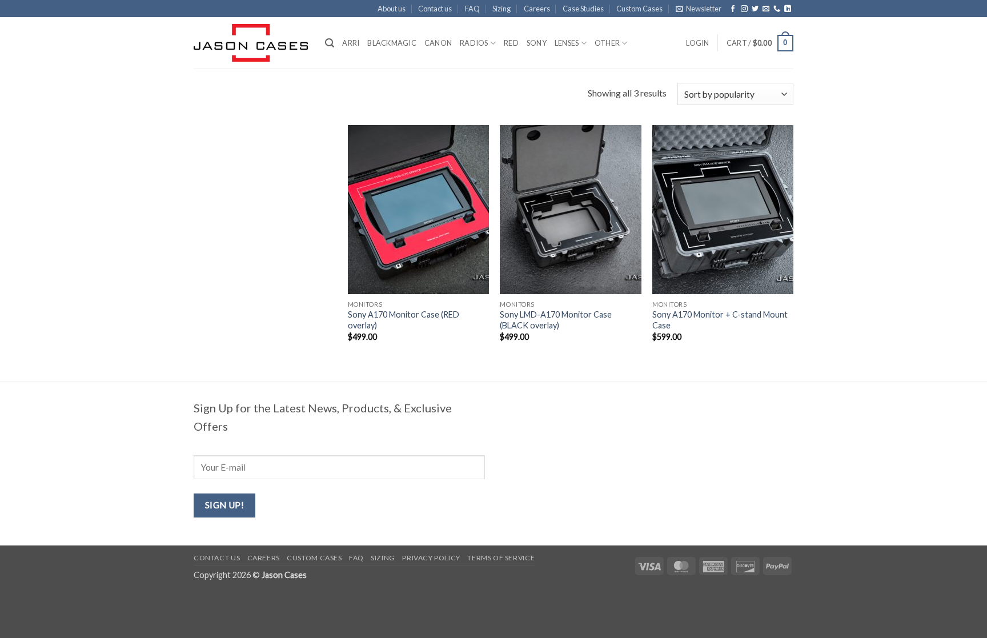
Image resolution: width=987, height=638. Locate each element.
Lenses (567, 42)
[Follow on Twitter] (755, 9)
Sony (537, 42)
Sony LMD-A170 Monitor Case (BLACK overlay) (556, 320)
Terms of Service (501, 557)
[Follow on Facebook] (732, 9)
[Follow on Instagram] (744, 9)
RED (511, 42)
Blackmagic (391, 42)
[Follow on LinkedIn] (787, 9)
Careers (537, 8)
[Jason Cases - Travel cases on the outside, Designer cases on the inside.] (251, 43)
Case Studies (583, 8)
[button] (698, 8)
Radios (474, 42)
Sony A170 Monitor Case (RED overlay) (403, 320)
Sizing (501, 8)
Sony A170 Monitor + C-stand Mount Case (720, 320)
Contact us (435, 8)
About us (392, 8)
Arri (350, 42)
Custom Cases (639, 8)
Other (607, 42)
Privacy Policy (431, 557)
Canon (438, 42)
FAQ (472, 8)
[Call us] (776, 9)
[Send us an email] (766, 9)
